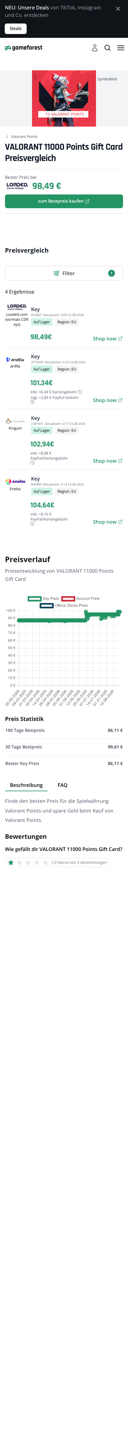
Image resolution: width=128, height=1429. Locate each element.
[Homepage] (23, 48)
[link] (108, 338)
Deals (15, 29)
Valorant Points (24, 136)
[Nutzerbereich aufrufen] (95, 48)
